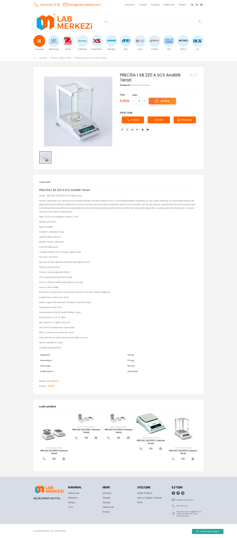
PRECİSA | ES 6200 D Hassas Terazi (118, 431)
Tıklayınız (54, 381)
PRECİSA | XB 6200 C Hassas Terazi (151, 442)
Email (147, 129)
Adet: (135, 95)
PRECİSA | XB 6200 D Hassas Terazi (183, 452)
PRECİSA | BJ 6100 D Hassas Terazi (54, 452)
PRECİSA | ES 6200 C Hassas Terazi (86, 431)
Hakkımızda (169, 4)
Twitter (127, 129)
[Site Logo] (64, 21)
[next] (196, 75)
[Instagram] (197, 5)
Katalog (155, 4)
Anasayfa (130, 4)
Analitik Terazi (137, 85)
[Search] (200, 21)
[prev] (192, 75)
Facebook (122, 129)
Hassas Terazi (51, 448)
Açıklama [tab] (44, 182)
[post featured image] (54, 428)
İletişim (182, 4)
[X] (192, 5)
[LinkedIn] (201, 5)
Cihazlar (143, 4)
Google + (137, 129)
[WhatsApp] (63, 458)
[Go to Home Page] (34, 58)
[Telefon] (44, 458)
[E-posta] (54, 458)
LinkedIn (132, 129)
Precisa (147, 85)
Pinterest (142, 129)
